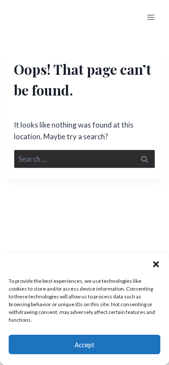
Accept (84, 345)
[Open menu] (151, 17)
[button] (156, 264)
